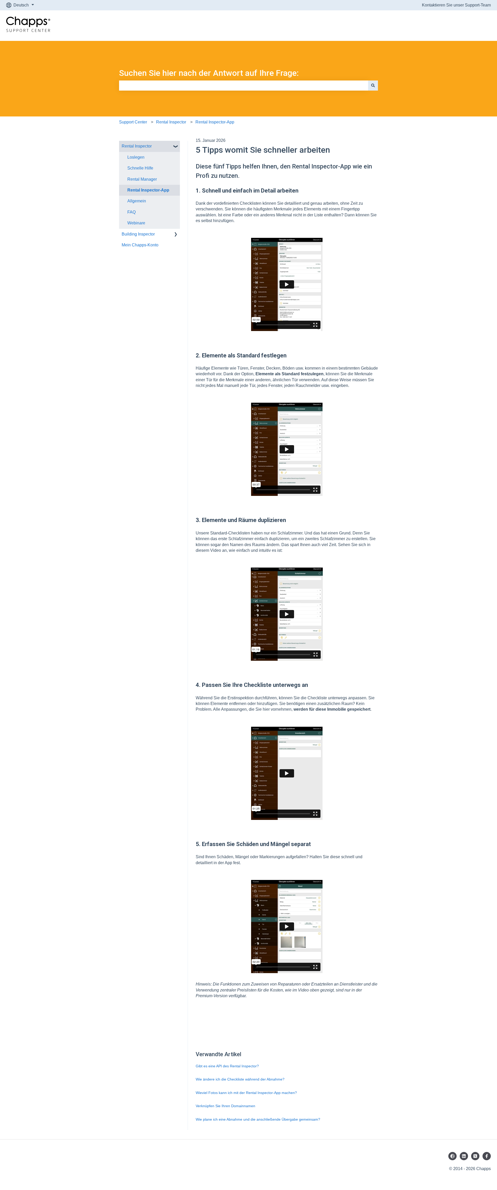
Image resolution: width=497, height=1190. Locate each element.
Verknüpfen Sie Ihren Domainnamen (225, 1106)
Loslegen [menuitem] (135, 157)
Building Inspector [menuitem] (138, 234)
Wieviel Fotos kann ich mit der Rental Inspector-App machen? (246, 1093)
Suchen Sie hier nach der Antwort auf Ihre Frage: (209, 73)
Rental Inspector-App (214, 122)
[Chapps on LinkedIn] (464, 1156)
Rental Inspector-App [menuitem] (148, 190)
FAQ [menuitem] (131, 212)
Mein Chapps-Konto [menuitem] (140, 245)
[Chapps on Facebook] (487, 1156)
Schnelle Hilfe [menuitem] (140, 168)
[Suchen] (373, 85)
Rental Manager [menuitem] (142, 179)
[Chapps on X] (475, 1156)
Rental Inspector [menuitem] (137, 146)
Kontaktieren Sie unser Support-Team (456, 5)
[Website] (452, 1156)
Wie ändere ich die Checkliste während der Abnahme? (240, 1079)
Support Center (133, 122)
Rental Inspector (171, 122)
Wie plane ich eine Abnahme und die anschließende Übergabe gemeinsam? (258, 1119)
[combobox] (243, 85)
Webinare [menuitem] (136, 223)
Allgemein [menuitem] (136, 201)
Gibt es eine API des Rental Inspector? (227, 1066)
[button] (176, 146)
